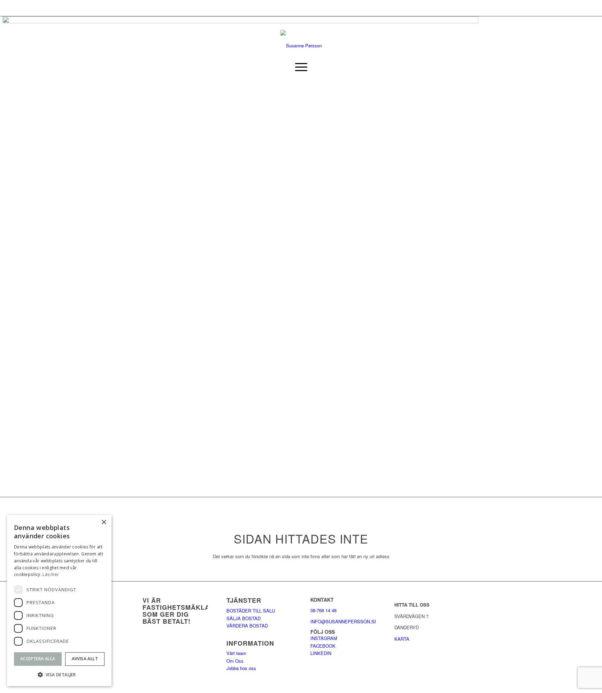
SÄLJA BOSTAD (243, 618)
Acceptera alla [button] (37, 659)
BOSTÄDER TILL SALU (250, 610)
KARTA (401, 639)
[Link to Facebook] (454, 42)
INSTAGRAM (323, 638)
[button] (59, 674)
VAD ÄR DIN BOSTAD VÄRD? (33, 8)
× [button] (103, 522)
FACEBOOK (322, 645)
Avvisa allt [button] (85, 659)
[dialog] (59, 600)
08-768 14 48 (323, 610)
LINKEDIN (320, 653)
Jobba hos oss (241, 668)
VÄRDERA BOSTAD (247, 625)
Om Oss (235, 660)
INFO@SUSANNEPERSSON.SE (344, 621)
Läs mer (51, 574)
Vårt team (236, 653)
